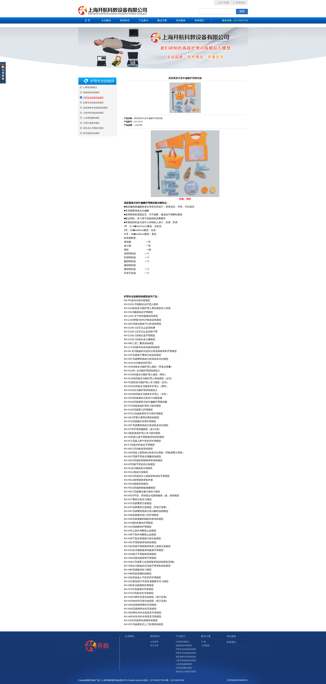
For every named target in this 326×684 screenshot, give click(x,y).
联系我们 (241, 2)
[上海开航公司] (130, 10)
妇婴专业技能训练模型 (93, 102)
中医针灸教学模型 (91, 123)
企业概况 (106, 20)
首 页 (87, 20)
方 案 (203, 642)
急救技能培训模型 (91, 92)
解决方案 (162, 20)
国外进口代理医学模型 (93, 128)
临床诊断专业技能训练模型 (95, 108)
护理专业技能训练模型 (93, 97)
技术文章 (154, 645)
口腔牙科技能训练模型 (93, 113)
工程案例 (205, 645)
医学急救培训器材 (91, 133)
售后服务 (181, 20)
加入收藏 (224, 2)
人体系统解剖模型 (91, 118)
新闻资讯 (125, 20)
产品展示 (143, 20)
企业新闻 (154, 642)
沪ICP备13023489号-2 (237, 680)
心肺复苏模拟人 (90, 87)
